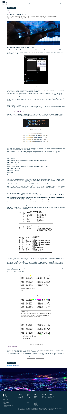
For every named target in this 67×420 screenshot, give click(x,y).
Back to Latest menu (11, 7)
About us (35, 396)
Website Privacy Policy (51, 396)
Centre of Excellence (35, 400)
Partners (28, 402)
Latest (43, 396)
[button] (31, 4)
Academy (35, 402)
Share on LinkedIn (16, 365)
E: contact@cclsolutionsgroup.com (8, 405)
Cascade (28, 398)
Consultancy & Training (20, 400)
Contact (61, 3)
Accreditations (36, 405)
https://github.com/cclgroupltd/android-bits (35, 358)
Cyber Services (20, 397)
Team (35, 397)
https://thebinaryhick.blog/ (32, 52)
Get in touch (8, 382)
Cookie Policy (50, 397)
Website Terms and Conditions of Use (53, 399)
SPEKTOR (28, 397)
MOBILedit (28, 401)
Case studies (44, 397)
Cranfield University (35, 404)
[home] (4, 3)
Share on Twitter (9, 365)
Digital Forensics (20, 396)
